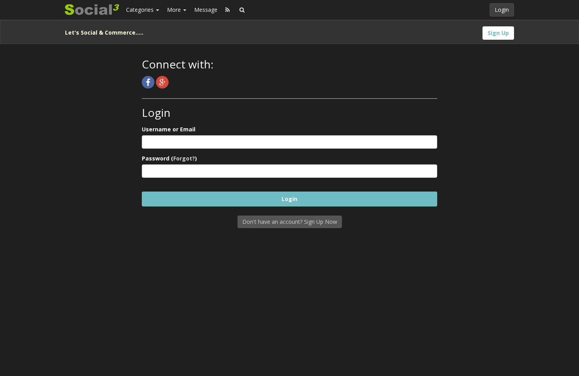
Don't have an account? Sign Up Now (289, 221)
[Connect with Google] (162, 81)
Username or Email (168, 129)
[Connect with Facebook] (149, 81)
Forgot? (184, 158)
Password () (169, 158)
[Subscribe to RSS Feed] (227, 10)
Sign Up (498, 33)
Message (205, 9)
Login (502, 9)
